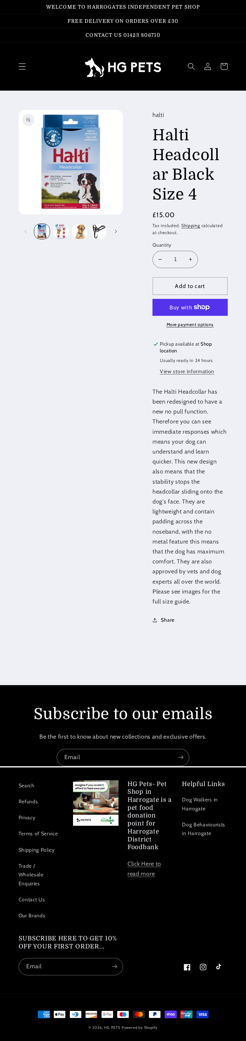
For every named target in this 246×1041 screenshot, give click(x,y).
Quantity (162, 245)
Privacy (27, 817)
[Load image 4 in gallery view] (98, 231)
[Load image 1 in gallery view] (42, 231)
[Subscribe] (181, 757)
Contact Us (32, 899)
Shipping (190, 225)
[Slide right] (116, 231)
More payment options (190, 324)
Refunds (28, 801)
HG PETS (112, 1027)
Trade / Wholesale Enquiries (31, 875)
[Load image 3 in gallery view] (79, 231)
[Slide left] (26, 231)
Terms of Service (38, 833)
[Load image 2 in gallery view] (61, 231)
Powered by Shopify (140, 1027)
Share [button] (167, 620)
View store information (187, 371)
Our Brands (32, 915)
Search (27, 785)
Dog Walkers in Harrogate (200, 803)
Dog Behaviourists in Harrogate (203, 828)
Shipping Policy (37, 850)
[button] (22, 66)
